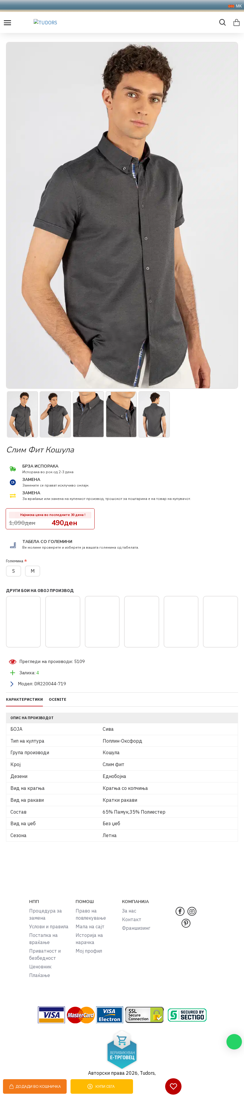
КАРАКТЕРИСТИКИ (24, 699)
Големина (14, 561)
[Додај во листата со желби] (173, 1086)
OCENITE (57, 699)
